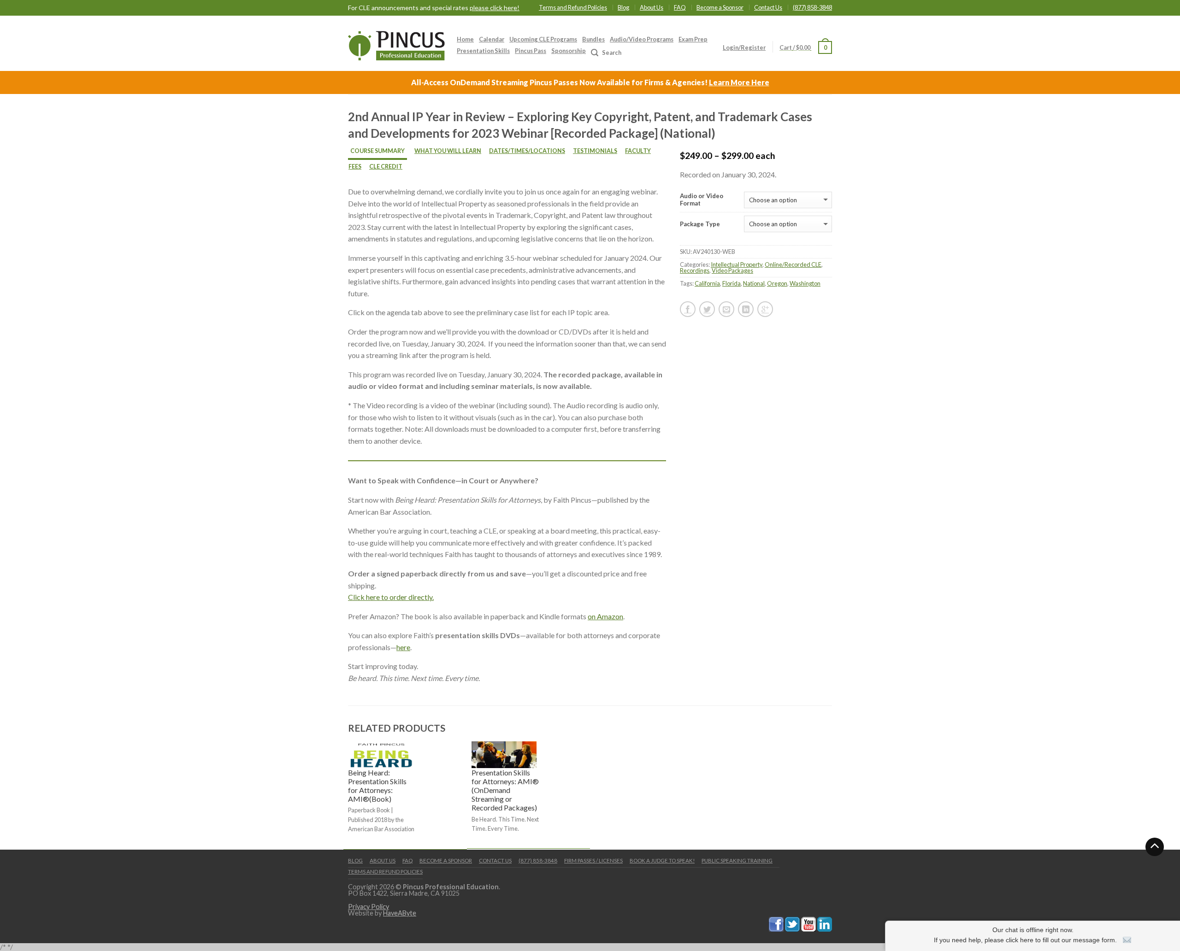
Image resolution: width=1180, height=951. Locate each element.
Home (465, 39)
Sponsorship (568, 50)
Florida (731, 283)
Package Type (700, 224)
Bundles (593, 39)
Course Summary (377, 150)
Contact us (495, 860)
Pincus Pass (530, 50)
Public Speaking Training (737, 860)
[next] (832, 794)
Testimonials (595, 150)
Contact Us (768, 7)
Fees (354, 166)
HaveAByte (399, 913)
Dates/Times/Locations (527, 150)
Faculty (638, 150)
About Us (651, 7)
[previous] (348, 794)
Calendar (491, 39)
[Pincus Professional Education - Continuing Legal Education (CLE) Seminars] (396, 43)
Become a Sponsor (719, 7)
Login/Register (744, 47)
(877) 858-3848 (812, 7)
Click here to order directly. (391, 597)
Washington (805, 283)
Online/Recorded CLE (793, 264)
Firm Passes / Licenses (593, 860)
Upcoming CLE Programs (543, 39)
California (707, 283)
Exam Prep (693, 39)
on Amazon (605, 616)
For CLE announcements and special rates (433, 8)
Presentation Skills (483, 50)
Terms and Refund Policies (573, 7)
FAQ (680, 7)
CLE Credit (385, 166)
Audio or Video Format (701, 200)
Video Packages (732, 270)
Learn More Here (739, 82)
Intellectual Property (736, 264)
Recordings (694, 270)
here (403, 647)
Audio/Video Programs (641, 39)
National (754, 283)
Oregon (777, 283)
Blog (623, 7)
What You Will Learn (447, 150)
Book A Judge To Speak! (662, 860)
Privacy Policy (368, 906)
